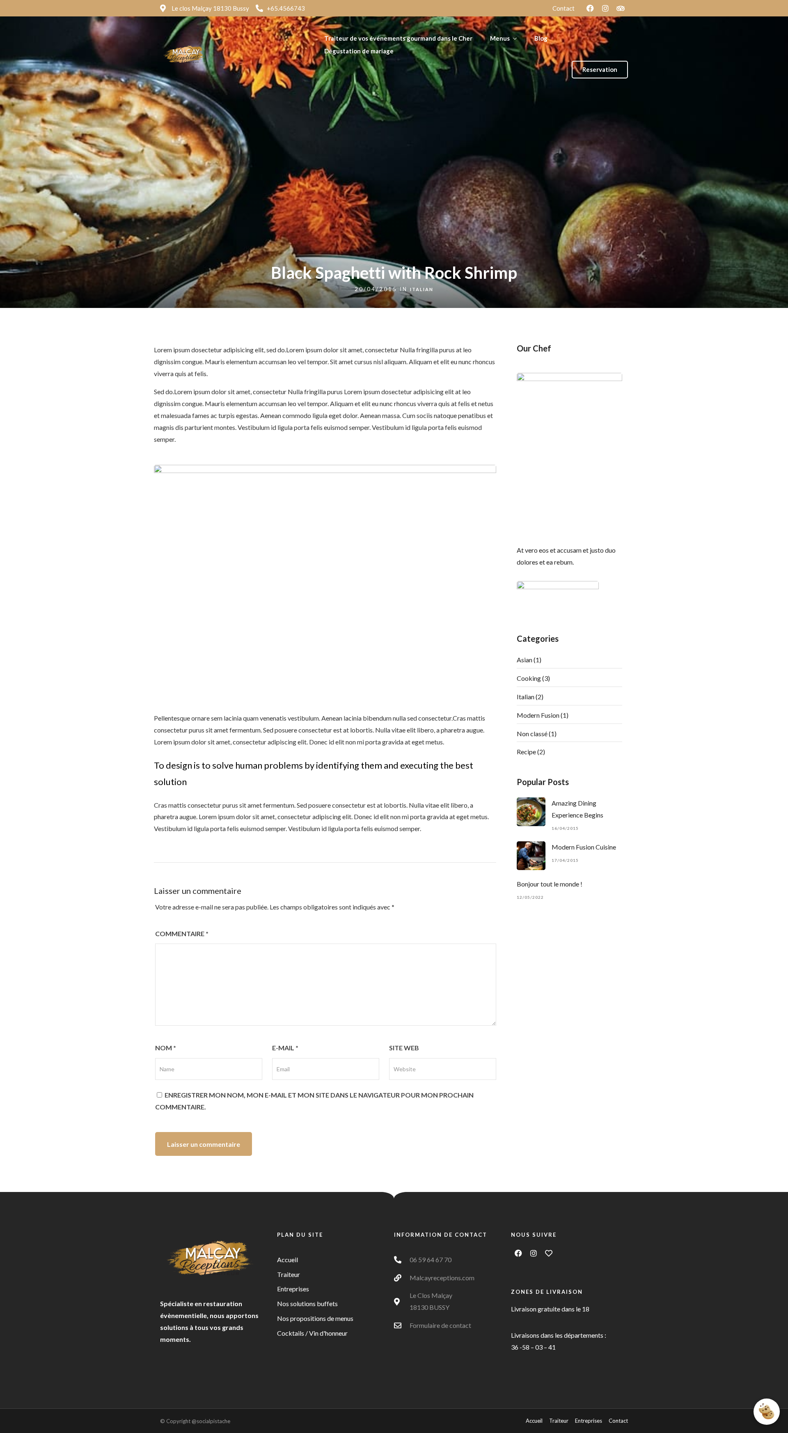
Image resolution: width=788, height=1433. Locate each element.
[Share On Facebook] (17, 1415)
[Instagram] (605, 8)
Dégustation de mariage (359, 51)
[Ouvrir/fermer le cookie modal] (767, 1412)
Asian (524, 660)
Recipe (526, 752)
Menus (500, 38)
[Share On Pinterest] (42, 1415)
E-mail (285, 1048)
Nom (165, 1048)
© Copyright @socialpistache (195, 1421)
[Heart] (548, 1253)
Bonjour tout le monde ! (549, 884)
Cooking (529, 678)
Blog (540, 38)
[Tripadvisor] (620, 8)
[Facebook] (590, 8)
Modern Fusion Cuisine (584, 847)
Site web (404, 1048)
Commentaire (181, 933)
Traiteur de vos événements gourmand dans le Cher (398, 38)
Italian (421, 289)
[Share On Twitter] (29, 1415)
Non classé (532, 733)
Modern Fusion (538, 715)
